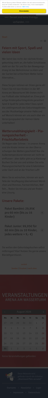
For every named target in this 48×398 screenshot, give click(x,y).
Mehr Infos (25, 7)
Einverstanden (24, 11)
